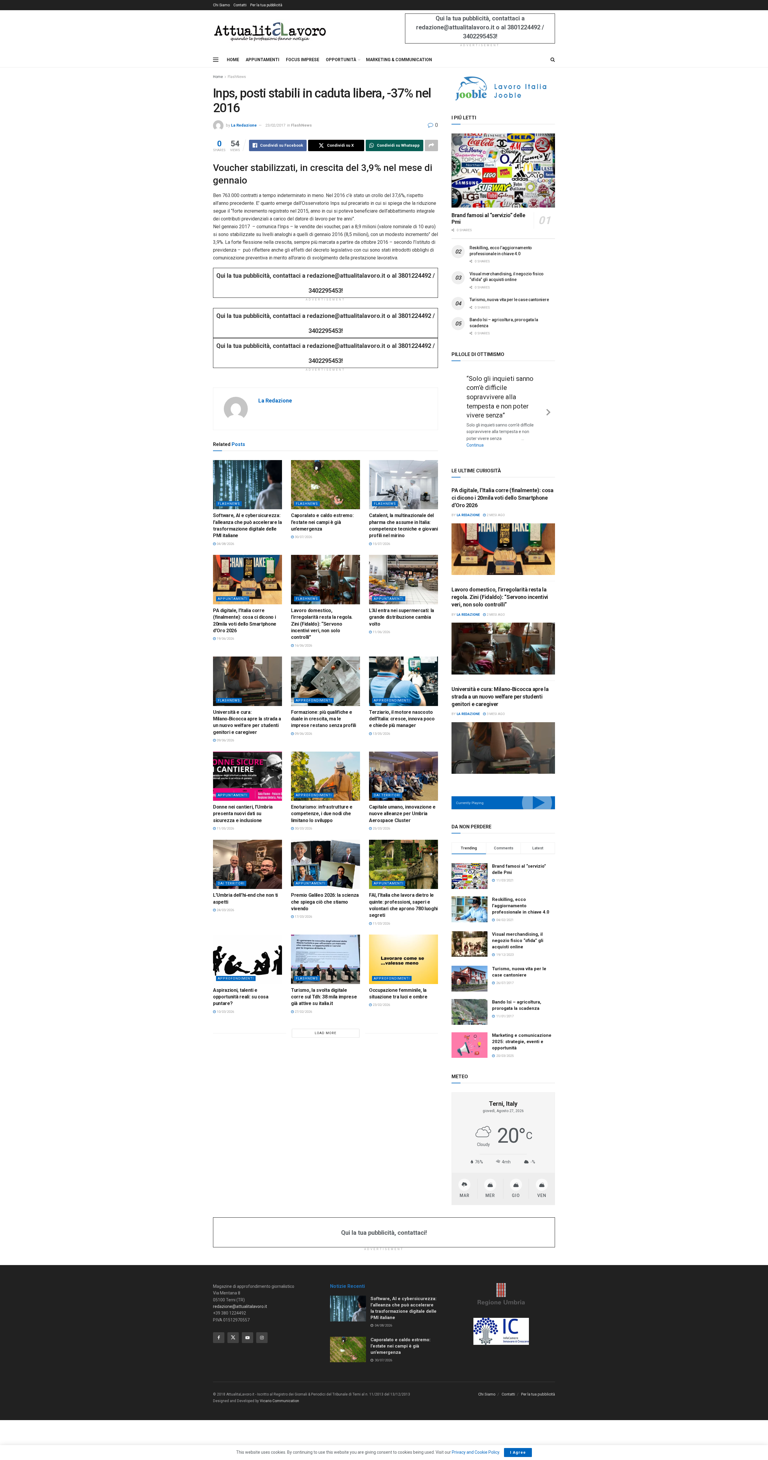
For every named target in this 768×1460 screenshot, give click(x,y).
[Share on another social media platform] (431, 145)
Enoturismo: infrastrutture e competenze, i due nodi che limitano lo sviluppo (321, 813)
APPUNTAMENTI (262, 59)
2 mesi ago (495, 515)
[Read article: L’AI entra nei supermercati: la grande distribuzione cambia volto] (403, 579)
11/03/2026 (381, 924)
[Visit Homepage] (270, 31)
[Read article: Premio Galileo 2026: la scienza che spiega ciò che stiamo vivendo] (325, 864)
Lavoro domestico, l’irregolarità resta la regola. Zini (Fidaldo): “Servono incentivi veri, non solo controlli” (321, 624)
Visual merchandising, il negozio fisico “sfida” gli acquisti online (517, 941)
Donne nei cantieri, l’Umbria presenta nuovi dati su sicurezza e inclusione (243, 813)
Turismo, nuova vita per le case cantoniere (509, 299)
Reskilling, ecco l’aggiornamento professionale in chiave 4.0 (520, 906)
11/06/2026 (381, 632)
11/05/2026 (225, 828)
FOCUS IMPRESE (302, 59)
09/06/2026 (225, 740)
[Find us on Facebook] (218, 1337)
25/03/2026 (381, 828)
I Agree (518, 1452)
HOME (233, 59)
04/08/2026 (225, 544)
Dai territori (387, 795)
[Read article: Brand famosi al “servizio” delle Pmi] (503, 170)
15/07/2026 (381, 544)
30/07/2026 (303, 537)
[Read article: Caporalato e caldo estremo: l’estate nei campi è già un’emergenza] (325, 484)
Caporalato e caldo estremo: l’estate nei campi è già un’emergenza (322, 522)
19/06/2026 (225, 639)
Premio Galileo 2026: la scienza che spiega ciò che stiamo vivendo (325, 901)
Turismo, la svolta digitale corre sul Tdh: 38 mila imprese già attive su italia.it (324, 997)
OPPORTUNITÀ (341, 59)
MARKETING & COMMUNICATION (399, 59)
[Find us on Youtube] (247, 1337)
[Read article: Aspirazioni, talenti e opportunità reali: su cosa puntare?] (247, 959)
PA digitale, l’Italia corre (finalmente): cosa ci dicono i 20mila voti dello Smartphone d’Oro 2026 (502, 497)
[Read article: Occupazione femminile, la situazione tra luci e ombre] (403, 959)
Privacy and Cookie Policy (475, 1452)
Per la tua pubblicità (266, 5)
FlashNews (237, 77)
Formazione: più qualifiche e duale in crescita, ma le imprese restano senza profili (323, 719)
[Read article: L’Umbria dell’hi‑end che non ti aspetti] (247, 864)
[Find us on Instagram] (262, 1337)
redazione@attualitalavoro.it (240, 1306)
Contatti (240, 5)
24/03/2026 (225, 910)
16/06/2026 (303, 646)
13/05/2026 (381, 734)
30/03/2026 (303, 828)
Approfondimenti (314, 700)
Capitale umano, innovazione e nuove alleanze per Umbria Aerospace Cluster (402, 813)
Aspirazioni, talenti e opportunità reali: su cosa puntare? (240, 997)
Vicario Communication (279, 1401)
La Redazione (244, 125)
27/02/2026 (303, 1012)
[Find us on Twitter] (233, 1337)
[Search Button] (552, 59)
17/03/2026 (303, 917)
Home (218, 77)
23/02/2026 (381, 1005)
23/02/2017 (275, 125)
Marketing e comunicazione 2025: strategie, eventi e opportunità (521, 1042)
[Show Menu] (215, 60)
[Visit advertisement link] (503, 88)
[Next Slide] (548, 411)
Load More (325, 1033)
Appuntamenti (233, 599)
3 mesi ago (495, 714)
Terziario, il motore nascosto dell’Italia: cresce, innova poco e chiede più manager (402, 719)
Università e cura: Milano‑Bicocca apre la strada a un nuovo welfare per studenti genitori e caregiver (500, 696)
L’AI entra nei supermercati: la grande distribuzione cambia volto (401, 617)
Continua (475, 445)
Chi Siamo (221, 5)
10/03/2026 (225, 1012)
